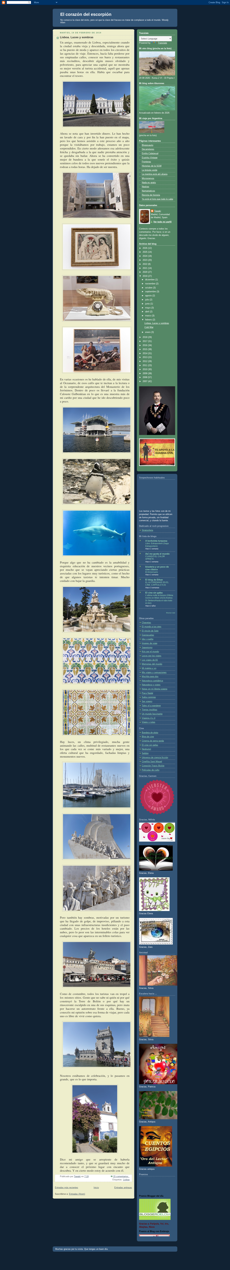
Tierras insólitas (149, 710)
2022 (145, 264)
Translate (162, 43)
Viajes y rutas (148, 722)
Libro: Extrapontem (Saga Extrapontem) (157, 544)
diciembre (150, 279)
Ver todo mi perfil (162, 222)
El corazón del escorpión (85, 14)
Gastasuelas (148, 635)
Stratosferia (147, 530)
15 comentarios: (121, 1176)
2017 (145, 341)
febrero (149, 320)
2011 (145, 365)
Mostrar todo (170, 613)
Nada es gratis (149, 182)
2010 (145, 369)
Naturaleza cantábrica (152, 681)
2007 (145, 381)
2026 (145, 248)
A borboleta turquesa (156, 541)
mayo (148, 308)
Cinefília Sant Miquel (152, 761)
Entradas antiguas (123, 1187)
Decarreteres (148, 149)
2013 (145, 357)
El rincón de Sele (150, 631)
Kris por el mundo (150, 651)
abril (147, 311)
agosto (148, 295)
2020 (145, 272)
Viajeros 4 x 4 (148, 718)
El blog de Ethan (154, 580)
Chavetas (146, 622)
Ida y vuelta (147, 639)
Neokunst (146, 749)
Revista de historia (151, 195)
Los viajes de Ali (150, 660)
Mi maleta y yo (149, 668)
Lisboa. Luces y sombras (76, 37)
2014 (145, 353)
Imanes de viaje (149, 643)
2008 (145, 377)
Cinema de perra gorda (153, 741)
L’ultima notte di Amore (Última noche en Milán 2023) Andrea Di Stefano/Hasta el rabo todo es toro (159, 599)
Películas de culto (150, 770)
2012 (145, 361)
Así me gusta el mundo (157, 554)
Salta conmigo (149, 697)
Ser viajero (147, 701)
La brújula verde (149, 170)
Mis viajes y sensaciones (154, 672)
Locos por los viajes (151, 656)
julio (147, 300)
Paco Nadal (147, 693)
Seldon (145, 753)
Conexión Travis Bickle (153, 766)
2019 (145, 276)
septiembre (151, 291)
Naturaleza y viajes (151, 685)
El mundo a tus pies (151, 626)
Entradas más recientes (66, 1187)
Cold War (148, 327)
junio (147, 304)
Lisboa (126, 1180)
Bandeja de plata (150, 732)
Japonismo (147, 647)
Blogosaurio (147, 145)
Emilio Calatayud (150, 153)
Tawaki (157, 211)
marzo (148, 316)
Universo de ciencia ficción (155, 757)
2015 (145, 349)
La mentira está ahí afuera (154, 174)
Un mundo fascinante (152, 714)
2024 (145, 256)
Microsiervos (148, 178)
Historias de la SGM (151, 166)
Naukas (145, 186)
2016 (145, 345)
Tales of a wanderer (151, 705)
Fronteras (146, 162)
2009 (145, 373)
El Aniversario (151, 572)
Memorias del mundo (152, 664)
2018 (145, 337)
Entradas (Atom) (77, 1194)
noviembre (150, 284)
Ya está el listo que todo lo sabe (157, 199)
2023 (145, 260)
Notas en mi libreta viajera (154, 689)
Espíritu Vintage (149, 157)
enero (148, 332)
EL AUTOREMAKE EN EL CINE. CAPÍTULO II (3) (157, 583)
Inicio (96, 1187)
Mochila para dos (150, 676)
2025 (145, 252)
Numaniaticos (148, 191)
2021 (145, 268)
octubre (149, 288)
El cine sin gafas (154, 593)
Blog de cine (148, 736)
